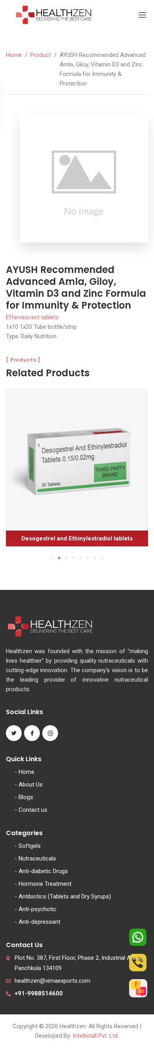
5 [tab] (80, 558)
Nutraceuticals (37, 858)
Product (40, 55)
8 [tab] (102, 558)
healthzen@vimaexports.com (52, 980)
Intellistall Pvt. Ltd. (96, 1035)
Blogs (26, 797)
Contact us (33, 809)
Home (14, 55)
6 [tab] (87, 558)
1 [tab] (52, 558)
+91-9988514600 (39, 993)
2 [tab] (59, 558)
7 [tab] (95, 558)
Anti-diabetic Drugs (43, 871)
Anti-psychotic (37, 909)
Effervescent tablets (32, 317)
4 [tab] (73, 558)
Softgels (30, 845)
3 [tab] (66, 558)
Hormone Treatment (45, 883)
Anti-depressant (39, 921)
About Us (31, 784)
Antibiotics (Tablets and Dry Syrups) (65, 896)
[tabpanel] (77, 470)
